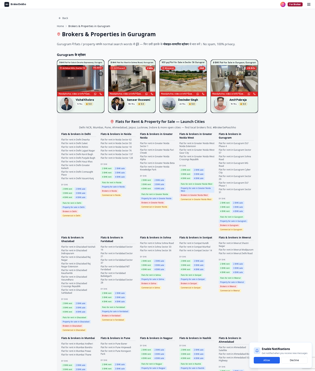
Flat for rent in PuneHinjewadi (116, 347)
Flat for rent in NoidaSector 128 (117, 157)
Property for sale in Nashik (192, 368)
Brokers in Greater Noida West (194, 195)
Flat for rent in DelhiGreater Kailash (75, 167)
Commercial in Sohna (150, 287)
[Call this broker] (101, 94)
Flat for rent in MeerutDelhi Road (235, 253)
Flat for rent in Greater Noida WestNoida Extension (196, 145)
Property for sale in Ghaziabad (76, 321)
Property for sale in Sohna (152, 279)
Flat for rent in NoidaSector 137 (117, 154)
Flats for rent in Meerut (230, 278)
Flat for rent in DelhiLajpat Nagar (78, 150)
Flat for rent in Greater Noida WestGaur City (196, 151)
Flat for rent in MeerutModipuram (236, 249)
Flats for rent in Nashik (191, 364)
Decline (294, 360)
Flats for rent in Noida (111, 182)
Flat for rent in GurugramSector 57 (235, 151)
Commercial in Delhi (71, 215)
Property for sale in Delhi (74, 207)
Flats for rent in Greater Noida (154, 194)
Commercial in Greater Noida (154, 207)
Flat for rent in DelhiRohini (74, 146)
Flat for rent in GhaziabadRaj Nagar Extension (76, 265)
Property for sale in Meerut (232, 282)
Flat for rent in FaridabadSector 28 (117, 281)
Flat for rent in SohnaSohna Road (157, 243)
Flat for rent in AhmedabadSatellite (232, 349)
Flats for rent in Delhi (72, 203)
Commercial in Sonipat (191, 287)
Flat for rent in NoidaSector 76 (116, 150)
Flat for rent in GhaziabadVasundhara (74, 278)
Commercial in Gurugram (231, 229)
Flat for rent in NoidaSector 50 (116, 143)
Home (60, 26)
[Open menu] (309, 4)
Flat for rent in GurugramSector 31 (235, 191)
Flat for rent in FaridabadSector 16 (117, 248)
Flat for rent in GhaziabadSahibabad (74, 291)
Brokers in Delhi (70, 211)
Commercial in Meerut (230, 290)
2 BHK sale (80, 189)
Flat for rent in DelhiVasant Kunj (77, 178)
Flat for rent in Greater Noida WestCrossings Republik (196, 158)
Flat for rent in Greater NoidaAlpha (154, 158)
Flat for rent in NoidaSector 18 (116, 146)
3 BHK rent (67, 193)
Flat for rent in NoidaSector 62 (116, 139)
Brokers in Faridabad (111, 315)
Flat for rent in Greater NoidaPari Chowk (157, 151)
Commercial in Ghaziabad (74, 330)
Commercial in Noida (111, 195)
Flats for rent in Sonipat (191, 275)
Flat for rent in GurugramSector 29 (235, 178)
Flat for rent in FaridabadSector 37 (117, 261)
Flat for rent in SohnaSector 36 (155, 250)
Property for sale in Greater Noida (156, 198)
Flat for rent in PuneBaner (114, 343)
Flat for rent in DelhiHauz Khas (77, 161)
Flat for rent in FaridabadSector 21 (117, 255)
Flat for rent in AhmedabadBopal (235, 353)
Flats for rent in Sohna (151, 275)
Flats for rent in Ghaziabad (74, 317)
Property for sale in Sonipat (193, 279)
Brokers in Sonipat (189, 283)
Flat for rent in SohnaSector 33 (155, 246)
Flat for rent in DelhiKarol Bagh (77, 154)
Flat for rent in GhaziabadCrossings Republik (74, 285)
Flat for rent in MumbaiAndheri (77, 343)
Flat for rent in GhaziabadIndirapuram (74, 252)
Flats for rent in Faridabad (113, 307)
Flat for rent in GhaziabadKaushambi (74, 272)
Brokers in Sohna (148, 283)
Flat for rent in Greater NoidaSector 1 (154, 145)
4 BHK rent (67, 197)
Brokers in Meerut (228, 286)
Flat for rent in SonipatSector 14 (195, 250)
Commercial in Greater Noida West (196, 199)
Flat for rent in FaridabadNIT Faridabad (115, 268)
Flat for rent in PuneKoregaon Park (116, 352)
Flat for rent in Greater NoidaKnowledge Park (154, 168)
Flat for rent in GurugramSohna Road (235, 158)
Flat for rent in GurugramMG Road (233, 164)
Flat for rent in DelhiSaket (74, 143)
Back (65, 18)
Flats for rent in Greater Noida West (196, 184)
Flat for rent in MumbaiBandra (76, 347)
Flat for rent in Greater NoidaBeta (157, 163)
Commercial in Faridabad (113, 320)
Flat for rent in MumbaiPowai (76, 351)
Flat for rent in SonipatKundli (194, 243)
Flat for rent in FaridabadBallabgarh (113, 275)
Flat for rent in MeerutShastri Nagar (234, 245)
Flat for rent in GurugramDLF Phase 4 (233, 145)
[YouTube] (249, 73)
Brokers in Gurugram (229, 225)
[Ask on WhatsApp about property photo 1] (95, 94)
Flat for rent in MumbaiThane (76, 354)
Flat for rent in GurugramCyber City (235, 171)
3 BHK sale (80, 193)
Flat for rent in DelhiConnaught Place (77, 173)
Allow (266, 360)
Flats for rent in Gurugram (231, 217)
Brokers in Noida (109, 191)
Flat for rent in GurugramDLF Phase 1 (233, 184)
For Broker (295, 4)
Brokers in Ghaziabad (72, 326)
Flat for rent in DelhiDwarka (75, 139)
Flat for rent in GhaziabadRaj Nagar (76, 258)
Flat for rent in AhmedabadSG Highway (234, 359)
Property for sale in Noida (113, 186)
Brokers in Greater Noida (152, 202)
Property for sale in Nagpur (153, 368)
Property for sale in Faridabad (115, 311)
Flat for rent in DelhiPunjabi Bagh (78, 157)
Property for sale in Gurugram (233, 221)
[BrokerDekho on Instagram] (282, 4)
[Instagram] (101, 73)
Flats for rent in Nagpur (151, 364)
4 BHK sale (80, 197)
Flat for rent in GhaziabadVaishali (78, 246)
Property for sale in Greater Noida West (196, 189)
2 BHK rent (67, 189)
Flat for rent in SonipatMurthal (194, 246)
